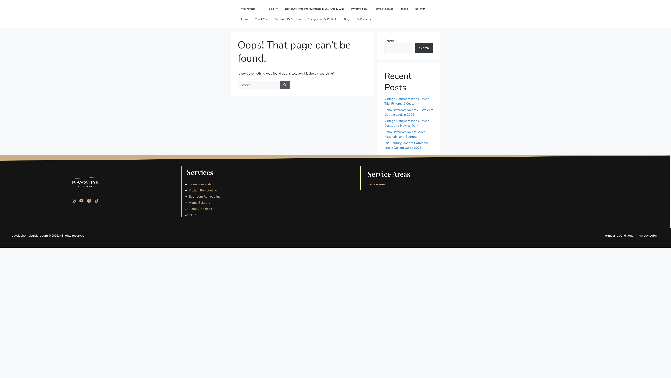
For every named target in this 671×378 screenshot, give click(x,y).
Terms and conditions (618, 236)
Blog (346, 19)
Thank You (261, 19)
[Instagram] (74, 201)
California (361, 19)
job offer (420, 8)
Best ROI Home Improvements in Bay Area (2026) (314, 8)
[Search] (285, 85)
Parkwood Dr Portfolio (288, 19)
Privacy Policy (359, 8)
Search (389, 41)
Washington (248, 8)
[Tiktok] (97, 201)
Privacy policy (648, 236)
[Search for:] (259, 85)
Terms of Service (384, 8)
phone (404, 8)
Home (244, 19)
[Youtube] (81, 201)
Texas (270, 8)
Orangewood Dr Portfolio (322, 19)
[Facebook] (89, 201)
